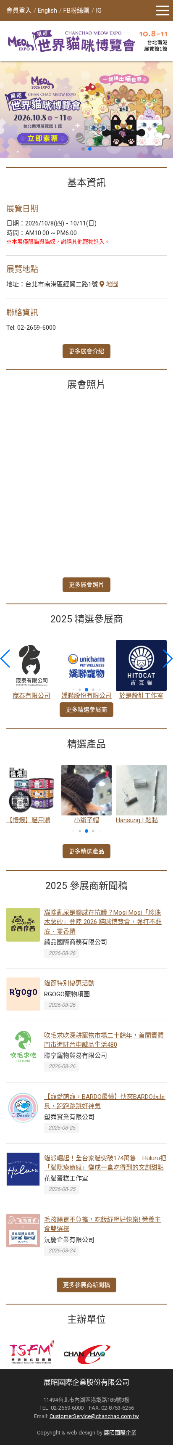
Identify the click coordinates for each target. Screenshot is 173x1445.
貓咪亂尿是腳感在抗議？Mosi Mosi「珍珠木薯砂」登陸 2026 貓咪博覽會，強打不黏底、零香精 (103, 922)
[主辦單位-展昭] (86, 1353)
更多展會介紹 (86, 351)
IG (99, 10)
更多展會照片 (86, 584)
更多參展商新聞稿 (86, 1284)
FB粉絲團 (76, 10)
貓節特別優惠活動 (69, 983)
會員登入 (18, 10)
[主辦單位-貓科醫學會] (32, 1353)
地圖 (111, 284)
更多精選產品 (86, 851)
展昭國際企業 (120, 1432)
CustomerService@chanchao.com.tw (94, 1416)
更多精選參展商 (86, 709)
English (47, 10)
